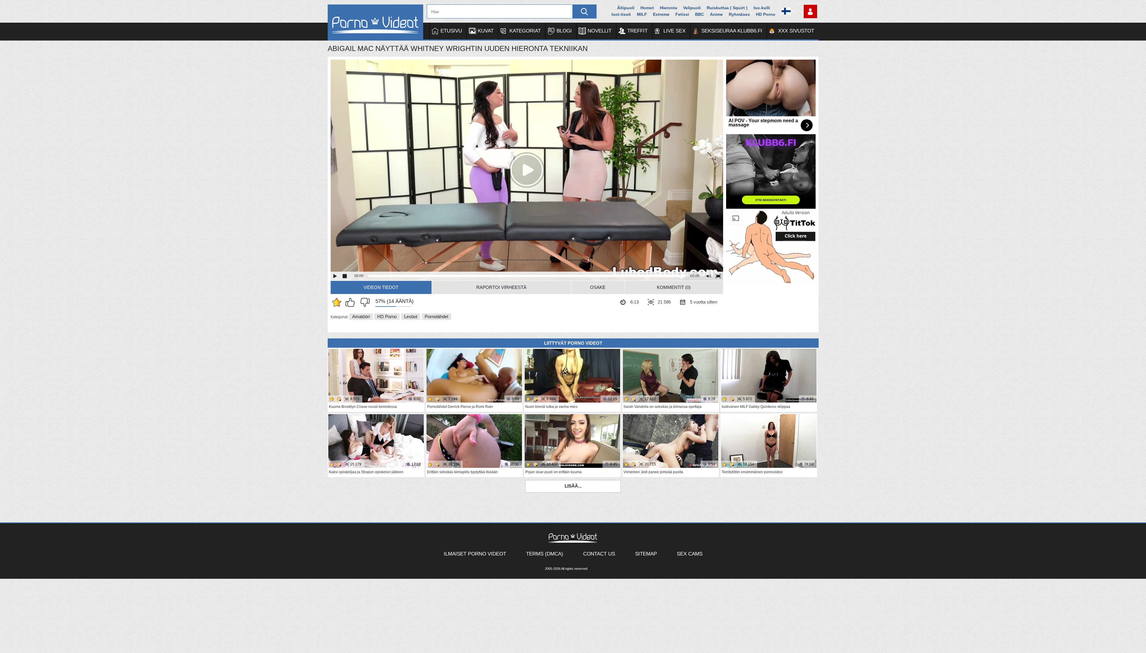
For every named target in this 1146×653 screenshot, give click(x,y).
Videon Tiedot (380, 287)
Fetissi (682, 14)
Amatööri (361, 316)
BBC (699, 14)
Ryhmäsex (739, 14)
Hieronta (668, 7)
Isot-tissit (621, 14)
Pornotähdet (436, 316)
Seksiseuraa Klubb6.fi (731, 31)
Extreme (661, 14)
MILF (642, 14)
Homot (647, 7)
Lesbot (410, 316)
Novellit (599, 31)
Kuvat (486, 31)
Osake (598, 287)
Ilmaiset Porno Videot (475, 554)
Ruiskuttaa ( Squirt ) (727, 7)
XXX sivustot (796, 31)
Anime (716, 14)
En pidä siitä (363, 302)
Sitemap (646, 554)
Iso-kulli (762, 7)
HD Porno (765, 14)
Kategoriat (525, 31)
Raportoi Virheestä (501, 287)
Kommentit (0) (674, 287)
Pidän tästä (352, 302)
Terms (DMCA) (544, 554)
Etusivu (451, 31)
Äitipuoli (625, 7)
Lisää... (573, 485)
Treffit (637, 31)
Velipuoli (692, 7)
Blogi (564, 31)
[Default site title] (375, 22)
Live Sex (674, 31)
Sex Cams (690, 554)
